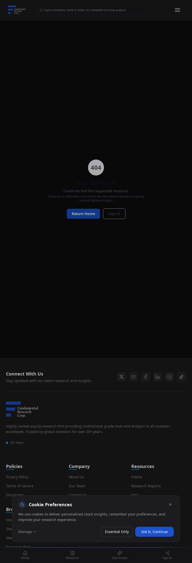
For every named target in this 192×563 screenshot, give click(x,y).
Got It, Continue (154, 531)
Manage (25, 531)
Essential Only (117, 531)
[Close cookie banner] (170, 504)
